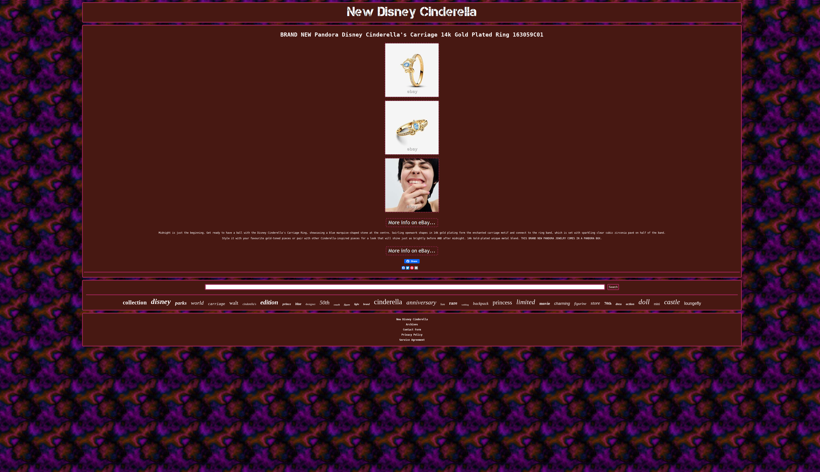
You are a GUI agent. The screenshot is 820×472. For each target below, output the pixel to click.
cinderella (388, 302)
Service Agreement (412, 339)
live (443, 304)
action (630, 304)
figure (347, 304)
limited (525, 302)
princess (502, 302)
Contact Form (412, 329)
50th (324, 302)
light (356, 304)
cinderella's (249, 304)
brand (366, 304)
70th (607, 303)
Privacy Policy (411, 334)
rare (453, 303)
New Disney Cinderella (412, 319)
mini (657, 304)
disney (161, 301)
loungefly (692, 303)
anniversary (421, 302)
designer (310, 304)
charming (562, 303)
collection (135, 302)
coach (337, 304)
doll (644, 302)
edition (269, 302)
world (197, 303)
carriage (216, 304)
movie (544, 303)
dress (619, 304)
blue (298, 304)
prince (287, 304)
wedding (465, 305)
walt (233, 303)
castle (672, 302)
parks (181, 303)
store (595, 303)
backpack (480, 303)
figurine (580, 303)
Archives (412, 324)
